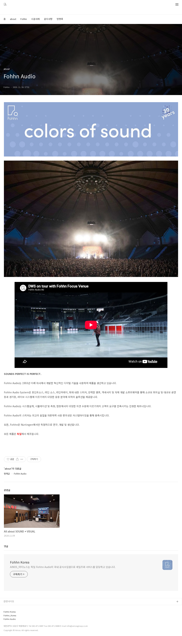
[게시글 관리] (22, 459)
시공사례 (35, 19)
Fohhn (23, 19)
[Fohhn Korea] (5, 5)
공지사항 (48, 19)
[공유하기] (17, 459)
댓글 (6, 546)
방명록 (60, 19)
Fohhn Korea (19, 562)
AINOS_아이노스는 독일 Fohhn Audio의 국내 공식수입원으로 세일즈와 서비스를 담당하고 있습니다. (63, 567)
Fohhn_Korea (10, 615)
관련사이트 (9, 601)
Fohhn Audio (10, 619)
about (13, 19)
